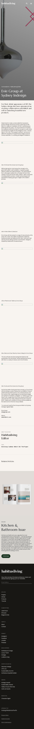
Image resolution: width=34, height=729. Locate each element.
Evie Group (4, 446)
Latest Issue (4, 610)
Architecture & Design (7, 650)
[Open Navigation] (31, 3)
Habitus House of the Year (8, 686)
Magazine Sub (5, 615)
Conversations (5, 86)
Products (3, 599)
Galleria (10, 446)
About (3, 624)
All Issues (3, 613)
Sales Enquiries (5, 718)
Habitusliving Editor (15, 86)
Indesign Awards (5, 682)
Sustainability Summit (7, 671)
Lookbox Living (5, 657)
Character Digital (5, 698)
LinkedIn (3, 640)
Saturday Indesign (6, 666)
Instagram (4, 636)
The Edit (3, 601)
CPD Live (3, 668)
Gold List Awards (5, 689)
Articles (3, 597)
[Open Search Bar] (26, 3)
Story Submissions (6, 722)
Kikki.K (16, 446)
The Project (24, 446)
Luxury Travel (5, 652)
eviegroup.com (5, 412)
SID (19, 446)
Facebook (4, 638)
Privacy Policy (5, 715)
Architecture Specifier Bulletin (9, 673)
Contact (3, 626)
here (12, 407)
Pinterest (3, 642)
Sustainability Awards (7, 684)
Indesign (3, 655)
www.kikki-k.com (6, 417)
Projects (3, 594)
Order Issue (6, 556)
